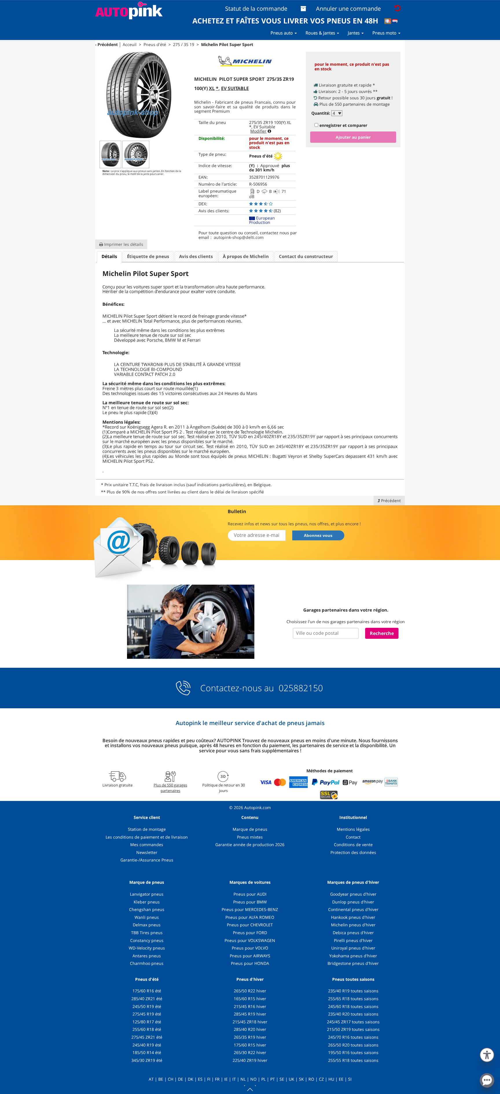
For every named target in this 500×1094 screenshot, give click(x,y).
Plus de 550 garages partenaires (170, 787)
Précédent (108, 44)
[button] (487, 1054)
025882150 (299, 688)
